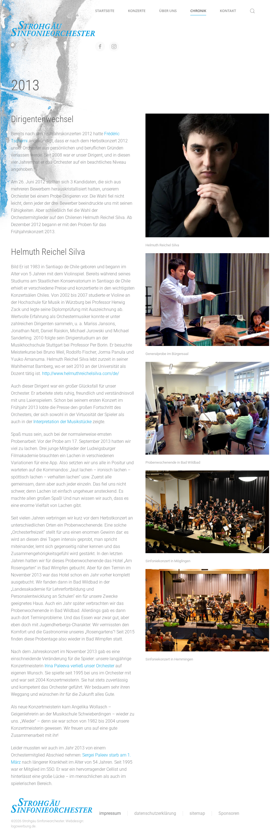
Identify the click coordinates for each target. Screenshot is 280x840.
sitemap (197, 813)
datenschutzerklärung (155, 813)
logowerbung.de (23, 826)
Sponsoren (228, 813)
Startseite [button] (104, 10)
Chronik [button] (198, 10)
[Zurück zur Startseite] (53, 28)
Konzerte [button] (136, 10)
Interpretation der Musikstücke (62, 421)
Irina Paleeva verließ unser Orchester (79, 665)
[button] (252, 11)
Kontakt (228, 10)
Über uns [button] (168, 10)
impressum (110, 813)
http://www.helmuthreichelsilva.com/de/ (80, 373)
